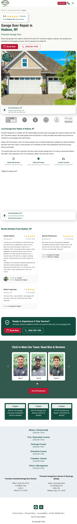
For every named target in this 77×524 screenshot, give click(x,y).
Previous (8, 366)
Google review (36, 507)
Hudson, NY (8, 239)
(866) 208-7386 (34, 330)
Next (68, 366)
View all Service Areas (14, 218)
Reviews (3, 10)
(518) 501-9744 (38, 468)
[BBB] (68, 120)
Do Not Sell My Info (56, 513)
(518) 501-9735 (38, 440)
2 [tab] (40, 384)
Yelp (41, 507)
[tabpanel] (20, 366)
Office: (20, 483)
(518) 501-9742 (38, 454)
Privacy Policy (30, 513)
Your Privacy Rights (38, 517)
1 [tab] (37, 384)
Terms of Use (17, 513)
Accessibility (42, 513)
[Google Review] (56, 120)
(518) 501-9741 (38, 447)
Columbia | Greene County (14, 10)
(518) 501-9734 (38, 433)
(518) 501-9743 (31, 46)
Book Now (11, 46)
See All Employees (39, 391)
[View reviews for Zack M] (6, 279)
